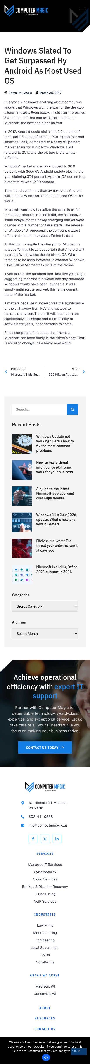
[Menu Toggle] (82, 10)
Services (45, 854)
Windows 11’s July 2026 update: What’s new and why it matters (56, 519)
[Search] (72, 409)
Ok (46, 1057)
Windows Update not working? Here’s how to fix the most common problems (55, 443)
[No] (79, 1051)
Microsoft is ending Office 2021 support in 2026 (56, 569)
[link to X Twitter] (45, 839)
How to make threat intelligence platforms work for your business (54, 467)
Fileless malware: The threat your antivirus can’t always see (57, 545)
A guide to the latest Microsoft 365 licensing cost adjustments (55, 493)
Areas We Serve (45, 975)
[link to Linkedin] (57, 839)
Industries (45, 914)
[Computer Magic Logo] (26, 11)
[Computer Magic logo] (45, 787)
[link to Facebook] (33, 839)
